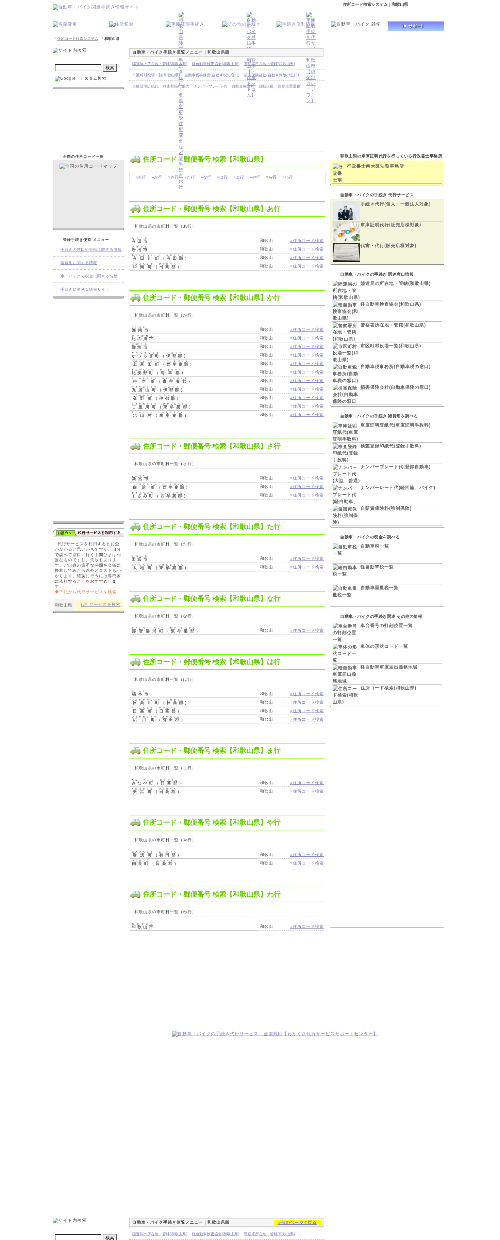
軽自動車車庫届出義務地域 (389, 667)
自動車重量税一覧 (380, 587)
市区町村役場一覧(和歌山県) (391, 345)
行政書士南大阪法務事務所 (375, 166)
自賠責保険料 (243, 86)
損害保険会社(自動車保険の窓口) (396, 387)
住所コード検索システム (77, 38)
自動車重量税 (289, 86)
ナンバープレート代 (210, 86)
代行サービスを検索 (100, 604)
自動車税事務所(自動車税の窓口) (396, 366)
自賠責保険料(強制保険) (386, 508)
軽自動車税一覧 (377, 566)
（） (161, 258)
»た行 (189, 177)
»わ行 (287, 177)
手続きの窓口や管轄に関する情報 (91, 249)
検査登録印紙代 (176, 86)
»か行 (157, 177)
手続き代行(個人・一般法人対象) (396, 203)
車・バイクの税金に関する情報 (89, 276)
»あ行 (140, 177)
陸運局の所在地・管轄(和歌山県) (396, 283)
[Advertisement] (110, 987)
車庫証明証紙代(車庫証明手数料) (396, 425)
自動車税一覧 (375, 546)
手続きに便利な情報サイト (85, 289)
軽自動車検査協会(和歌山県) (391, 304)
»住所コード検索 (307, 240)
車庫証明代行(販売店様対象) (391, 224)
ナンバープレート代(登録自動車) (396, 466)
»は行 (222, 177)
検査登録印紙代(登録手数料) (391, 445)
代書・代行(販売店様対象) (388, 245)
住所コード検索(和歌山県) (388, 687)
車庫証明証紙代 (145, 86)
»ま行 (238, 177)
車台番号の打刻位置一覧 (387, 625)
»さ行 (173, 177)
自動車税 (266, 86)
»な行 (206, 177)
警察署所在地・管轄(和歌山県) (393, 324)
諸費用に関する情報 (79, 263)
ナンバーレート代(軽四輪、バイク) (398, 487)
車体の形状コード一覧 (384, 646)
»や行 (255, 177)
